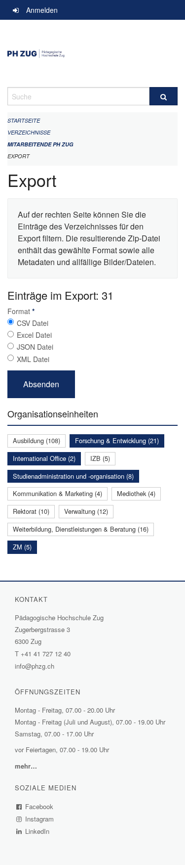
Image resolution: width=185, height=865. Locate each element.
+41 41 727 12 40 (46, 653)
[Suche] (163, 96)
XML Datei (33, 359)
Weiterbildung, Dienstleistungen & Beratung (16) (80, 529)
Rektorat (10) (31, 511)
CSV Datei (32, 323)
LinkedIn (37, 831)
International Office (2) (44, 458)
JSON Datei (35, 347)
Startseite (23, 120)
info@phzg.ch (34, 666)
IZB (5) (100, 458)
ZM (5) (22, 546)
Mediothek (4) (136, 493)
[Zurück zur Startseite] (92, 53)
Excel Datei (34, 335)
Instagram (39, 818)
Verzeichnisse (28, 132)
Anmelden (42, 10)
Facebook (39, 806)
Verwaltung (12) (86, 511)
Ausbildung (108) (36, 440)
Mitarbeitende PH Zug (40, 144)
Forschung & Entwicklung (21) (117, 440)
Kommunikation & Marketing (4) (57, 493)
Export (18, 156)
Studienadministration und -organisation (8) (73, 476)
